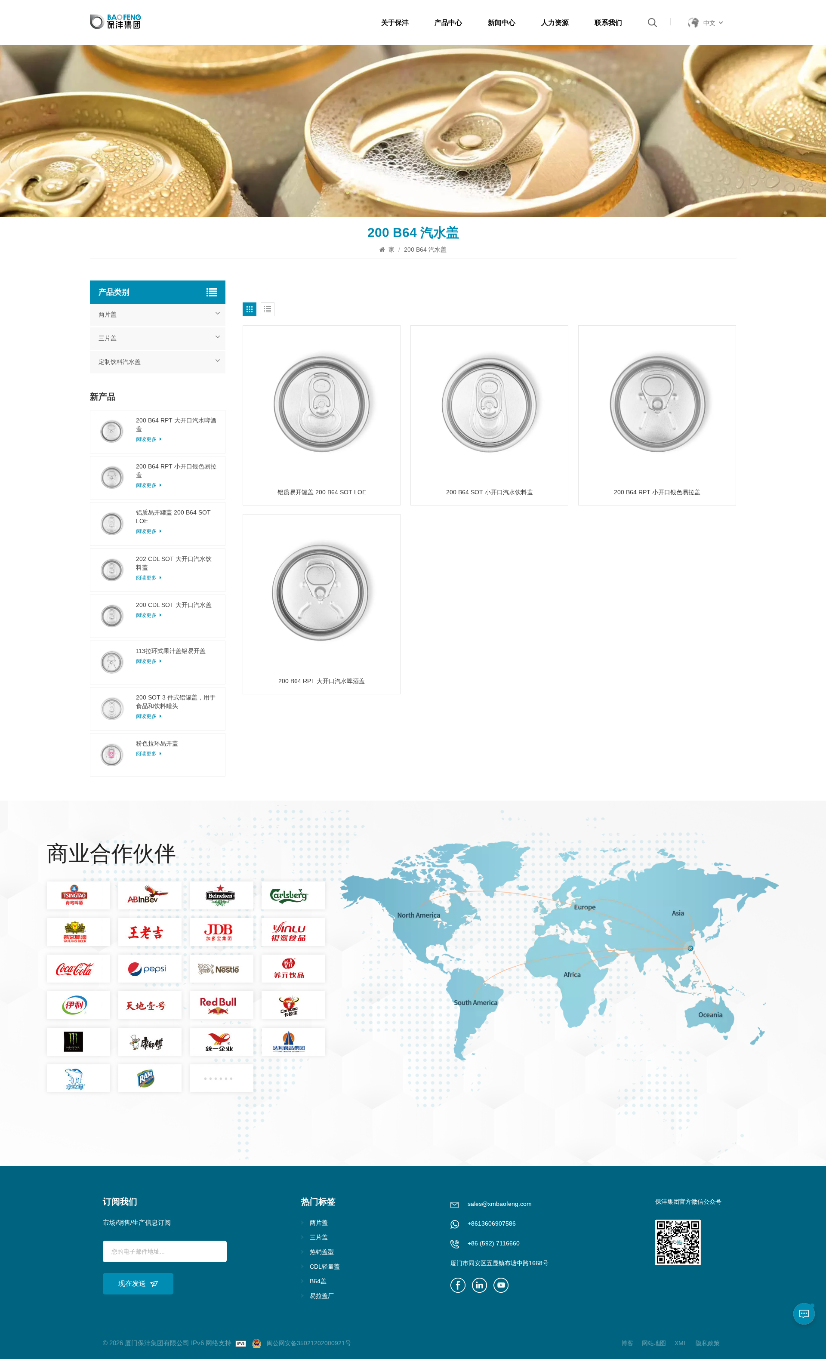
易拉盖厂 (322, 1295)
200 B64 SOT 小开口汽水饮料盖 (489, 492)
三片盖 (108, 338)
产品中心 (448, 22)
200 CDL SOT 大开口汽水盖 (174, 604)
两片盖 (108, 314)
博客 (627, 1343)
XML (681, 1343)
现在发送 (132, 1283)
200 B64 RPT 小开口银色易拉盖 (657, 492)
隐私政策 (708, 1343)
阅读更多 (147, 615)
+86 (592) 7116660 (494, 1243)
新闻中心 (501, 22)
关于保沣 (395, 22)
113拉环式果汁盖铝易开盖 (171, 650)
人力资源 (555, 22)
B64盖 (318, 1281)
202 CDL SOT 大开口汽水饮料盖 (174, 563)
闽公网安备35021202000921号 (309, 1343)
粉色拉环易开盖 (157, 743)
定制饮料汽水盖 (120, 362)
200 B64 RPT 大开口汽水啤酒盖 (321, 681)
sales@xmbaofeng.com (500, 1203)
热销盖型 (322, 1251)
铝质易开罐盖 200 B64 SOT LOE (321, 492)
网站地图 (654, 1343)
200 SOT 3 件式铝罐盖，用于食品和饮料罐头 (176, 701)
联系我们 (608, 22)
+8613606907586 (492, 1223)
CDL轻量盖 (325, 1266)
